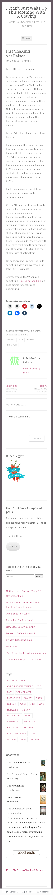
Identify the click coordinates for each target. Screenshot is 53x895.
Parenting (29, 721)
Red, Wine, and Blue (30, 280)
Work (23, 739)
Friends (11, 704)
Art (39, 686)
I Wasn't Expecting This (19, 639)
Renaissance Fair (16, 733)
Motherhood (14, 715)
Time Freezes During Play (11, 389)
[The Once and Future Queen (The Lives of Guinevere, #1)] (43, 780)
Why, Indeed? (13, 646)
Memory (26, 710)
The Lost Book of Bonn (19, 808)
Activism (11, 340)
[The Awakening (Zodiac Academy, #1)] (43, 791)
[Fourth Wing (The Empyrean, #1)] (43, 802)
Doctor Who (13, 698)
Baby (10, 692)
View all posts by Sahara (31, 370)
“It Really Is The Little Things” (40, 389)
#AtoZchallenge (16, 680)
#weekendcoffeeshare (20, 686)
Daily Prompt (23, 692)
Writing (34, 739)
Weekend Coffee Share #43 (20, 633)
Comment (36, 438)
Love (41, 704)
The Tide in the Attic (18, 762)
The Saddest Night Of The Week (23, 659)
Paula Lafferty (13, 779)
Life (32, 704)
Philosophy (13, 727)
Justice (30, 340)
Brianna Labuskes (15, 813)
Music (28, 715)
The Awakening (15, 785)
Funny (23, 704)
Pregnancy (30, 727)
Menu (28, 38)
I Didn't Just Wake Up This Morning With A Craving (26, 12)
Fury (21, 340)
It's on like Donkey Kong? (20, 620)
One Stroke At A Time (18, 613)
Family (28, 698)
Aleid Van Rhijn (14, 767)
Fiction (39, 698)
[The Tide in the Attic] (43, 765)
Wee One (11, 739)
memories (12, 710)
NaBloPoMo (13, 721)
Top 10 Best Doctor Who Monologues (26, 652)
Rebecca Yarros (14, 802)
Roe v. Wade (12, 345)
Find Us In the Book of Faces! (24, 870)
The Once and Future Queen (22, 774)
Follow (13, 546)
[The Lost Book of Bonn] (43, 814)
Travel (34, 733)
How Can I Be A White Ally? (21, 626)
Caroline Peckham (15, 790)
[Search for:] (20, 576)
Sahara (26, 61)
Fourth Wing (14, 797)
